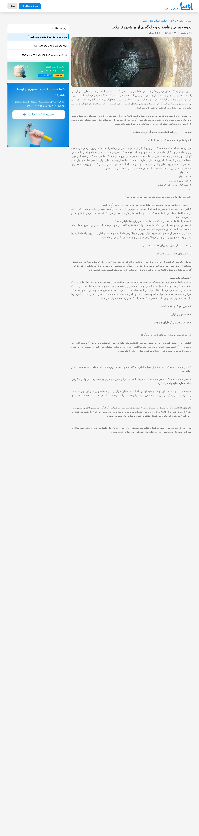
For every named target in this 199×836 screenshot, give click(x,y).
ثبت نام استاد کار (29, 6)
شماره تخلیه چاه (154, 107)
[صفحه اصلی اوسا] (186, 6)
